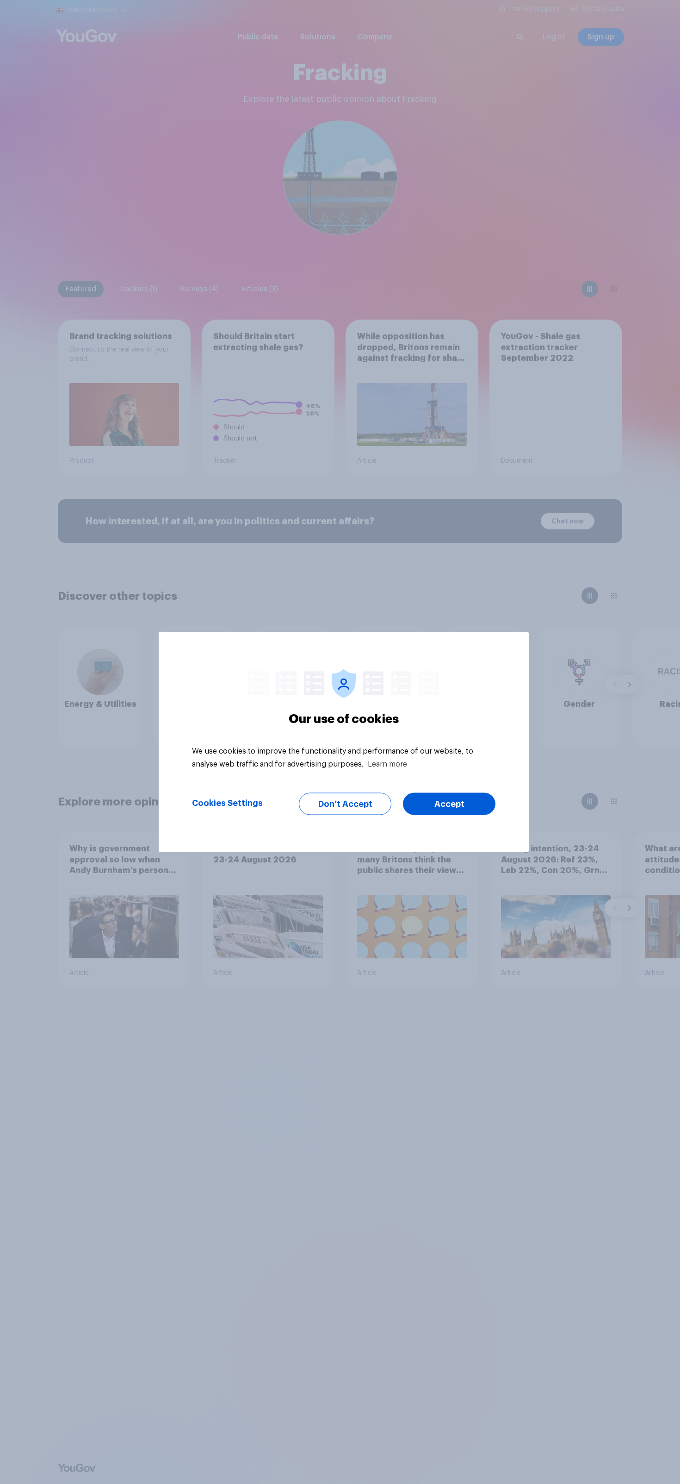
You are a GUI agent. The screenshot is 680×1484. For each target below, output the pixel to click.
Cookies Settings (227, 803)
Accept (449, 804)
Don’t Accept (345, 804)
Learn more (387, 764)
